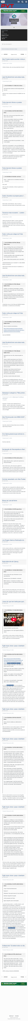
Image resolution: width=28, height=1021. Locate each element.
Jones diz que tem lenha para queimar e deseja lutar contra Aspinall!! (14, 601)
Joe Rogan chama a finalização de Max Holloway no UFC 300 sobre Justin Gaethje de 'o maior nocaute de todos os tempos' (14, 540)
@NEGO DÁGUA (10, 685)
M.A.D (18, 85)
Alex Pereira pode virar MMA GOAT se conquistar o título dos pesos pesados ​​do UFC (14, 417)
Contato (17, 1015)
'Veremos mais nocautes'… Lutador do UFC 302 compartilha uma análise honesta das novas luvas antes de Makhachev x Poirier (14, 213)
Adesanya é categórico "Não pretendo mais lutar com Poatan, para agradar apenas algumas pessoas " (14, 393)
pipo (18, 509)
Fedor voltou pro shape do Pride (12, 234)
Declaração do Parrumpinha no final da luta (14, 449)
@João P (18, 663)
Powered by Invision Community (14, 1018)
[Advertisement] (14, 1000)
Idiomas (11, 1015)
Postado (7, 63)
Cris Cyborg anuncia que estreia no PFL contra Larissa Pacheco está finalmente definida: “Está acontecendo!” (14, 434)
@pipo (8, 663)
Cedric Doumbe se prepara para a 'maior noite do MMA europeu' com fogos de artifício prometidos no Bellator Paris (14, 196)
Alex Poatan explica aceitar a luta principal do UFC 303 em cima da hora (14, 59)
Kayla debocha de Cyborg (10, 561)
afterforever (19, 954)
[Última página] (26, 54)
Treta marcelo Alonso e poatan (12, 102)
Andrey (18, 457)
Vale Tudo (6, 60)
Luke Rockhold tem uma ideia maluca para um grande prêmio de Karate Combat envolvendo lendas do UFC (14, 77)
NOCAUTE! (18, 717)
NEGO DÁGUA (19, 110)
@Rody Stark (13, 663)
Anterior (5, 54)
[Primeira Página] (2, 54)
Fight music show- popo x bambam (13, 646)
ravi (17, 176)
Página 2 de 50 (14, 54)
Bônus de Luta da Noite (9, 500)
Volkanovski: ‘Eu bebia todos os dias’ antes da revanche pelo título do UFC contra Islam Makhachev (14, 946)
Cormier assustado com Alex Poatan (13, 479)
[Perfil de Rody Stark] (14, 27)
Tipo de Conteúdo (7, 44)
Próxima (22, 54)
